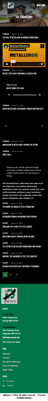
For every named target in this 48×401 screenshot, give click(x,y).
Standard (6, 34)
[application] (24, 95)
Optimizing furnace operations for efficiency (20, 216)
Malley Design (25, 398)
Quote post (7, 154)
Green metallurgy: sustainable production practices (23, 109)
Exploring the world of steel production (18, 207)
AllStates (7, 395)
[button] (6, 126)
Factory (5, 203)
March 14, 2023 (17, 34)
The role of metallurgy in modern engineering (20, 37)
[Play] (9, 94)
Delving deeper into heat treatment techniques (21, 266)
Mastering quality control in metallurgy (18, 236)
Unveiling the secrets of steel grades (17, 226)
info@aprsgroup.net (11, 337)
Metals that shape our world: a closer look (19, 73)
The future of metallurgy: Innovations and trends (22, 246)
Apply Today (41, 5)
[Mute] (40, 94)
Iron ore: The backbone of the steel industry (20, 256)
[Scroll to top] (43, 396)
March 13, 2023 (16, 213)
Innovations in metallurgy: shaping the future (20, 145)
